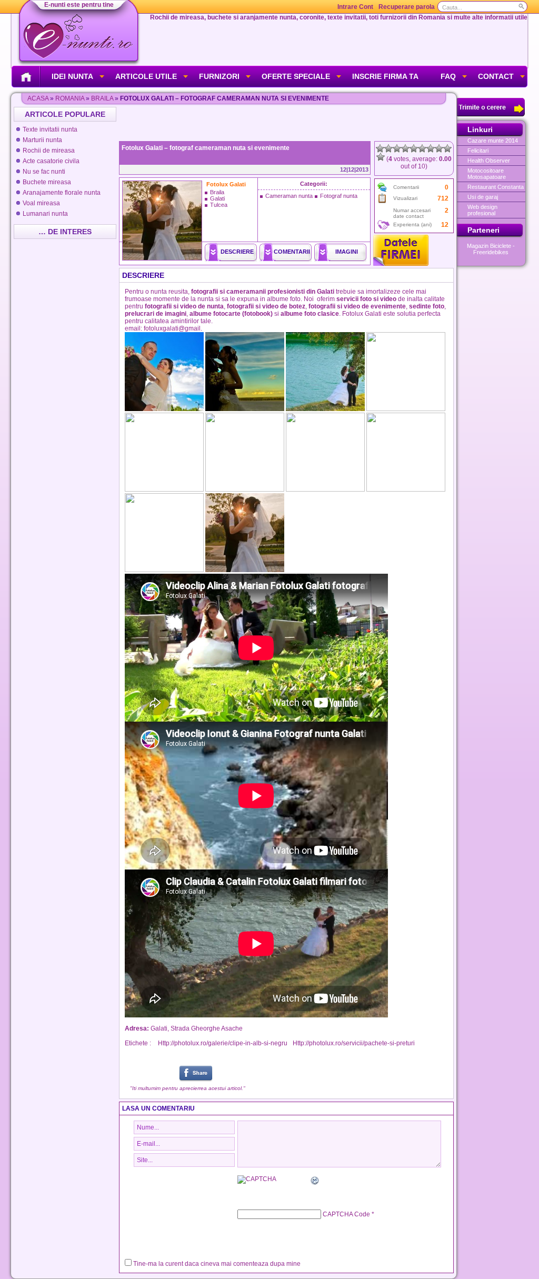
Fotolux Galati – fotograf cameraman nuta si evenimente (206, 148)
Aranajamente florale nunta (62, 192)
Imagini (346, 251)
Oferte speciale (296, 76)
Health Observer (488, 160)
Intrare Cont (355, 7)
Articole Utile (146, 76)
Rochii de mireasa (49, 150)
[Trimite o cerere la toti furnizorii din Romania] (491, 114)
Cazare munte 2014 (492, 140)
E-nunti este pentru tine (79, 4)
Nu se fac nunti (44, 171)
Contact (496, 76)
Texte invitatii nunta (50, 129)
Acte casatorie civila (51, 161)
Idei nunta (72, 76)
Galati (217, 198)
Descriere (237, 251)
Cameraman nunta (289, 196)
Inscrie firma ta (385, 76)
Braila (102, 98)
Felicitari (477, 150)
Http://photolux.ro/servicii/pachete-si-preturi (354, 1043)
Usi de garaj (482, 197)
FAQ (448, 76)
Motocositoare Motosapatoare (486, 173)
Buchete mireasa (47, 182)
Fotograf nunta (338, 196)
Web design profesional (482, 210)
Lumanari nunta (45, 213)
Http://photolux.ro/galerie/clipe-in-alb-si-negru (222, 1043)
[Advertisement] (287, 122)
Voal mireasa (41, 203)
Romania (69, 98)
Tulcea (218, 205)
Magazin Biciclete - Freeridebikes (491, 249)
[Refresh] (315, 1182)
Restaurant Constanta (495, 187)
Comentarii (292, 251)
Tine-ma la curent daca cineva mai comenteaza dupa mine (217, 1263)
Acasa (37, 98)
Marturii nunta (42, 140)
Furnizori (219, 76)
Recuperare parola (406, 7)
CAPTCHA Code (346, 1214)
